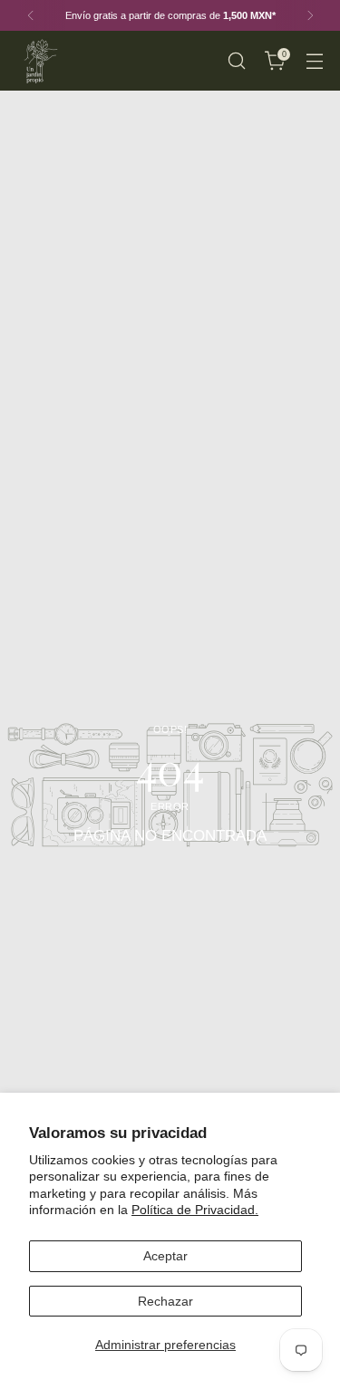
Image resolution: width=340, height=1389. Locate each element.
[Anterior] (31, 15)
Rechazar (165, 1301)
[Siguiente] (310, 15)
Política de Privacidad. (194, 1209)
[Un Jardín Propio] (39, 60)
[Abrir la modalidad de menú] (314, 61)
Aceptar (165, 1256)
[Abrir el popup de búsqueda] (236, 61)
